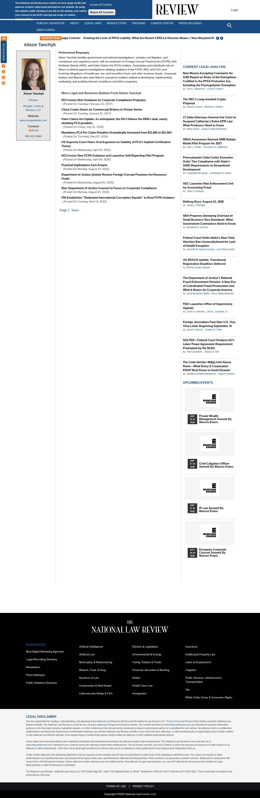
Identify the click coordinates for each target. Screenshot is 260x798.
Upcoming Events (198, 382)
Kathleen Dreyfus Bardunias (201, 373)
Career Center (162, 23)
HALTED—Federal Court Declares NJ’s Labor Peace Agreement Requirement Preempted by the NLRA (208, 344)
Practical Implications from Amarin (84, 165)
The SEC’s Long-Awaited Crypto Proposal (204, 101)
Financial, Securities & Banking (150, 669)
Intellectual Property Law (200, 654)
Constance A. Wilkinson (215, 147)
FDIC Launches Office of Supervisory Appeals (207, 305)
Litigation (190, 669)
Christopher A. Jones (220, 173)
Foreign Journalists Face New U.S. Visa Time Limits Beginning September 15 (209, 324)
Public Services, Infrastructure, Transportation (203, 679)
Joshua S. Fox (211, 351)
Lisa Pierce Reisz (226, 249)
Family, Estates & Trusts (146, 662)
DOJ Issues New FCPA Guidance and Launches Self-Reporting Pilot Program (112, 155)
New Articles (3, 52)
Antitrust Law (87, 654)
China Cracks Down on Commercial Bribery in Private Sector (101, 109)
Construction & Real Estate (95, 685)
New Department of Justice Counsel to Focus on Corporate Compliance (109, 188)
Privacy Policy (192, 721)
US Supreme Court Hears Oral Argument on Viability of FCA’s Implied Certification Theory (116, 144)
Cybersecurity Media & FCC (96, 693)
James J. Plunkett (196, 205)
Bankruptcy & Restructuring (95, 662)
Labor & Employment (198, 662)
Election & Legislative (145, 646)
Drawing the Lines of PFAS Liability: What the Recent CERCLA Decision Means (120, 38)
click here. (45, 775)
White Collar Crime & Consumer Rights (208, 697)
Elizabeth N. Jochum (197, 227)
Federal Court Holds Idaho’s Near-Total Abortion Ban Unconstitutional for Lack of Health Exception (209, 241)
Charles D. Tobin (213, 329)
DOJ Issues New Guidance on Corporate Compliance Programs (103, 100)
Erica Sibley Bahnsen (223, 293)
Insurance (191, 646)
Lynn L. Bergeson (196, 89)
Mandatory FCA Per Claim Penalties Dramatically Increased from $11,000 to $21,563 (116, 132)
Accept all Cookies (101, 4)
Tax (187, 689)
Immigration (139, 693)
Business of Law (89, 677)
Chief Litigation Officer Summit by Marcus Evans (216, 465)
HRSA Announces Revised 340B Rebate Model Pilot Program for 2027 (209, 141)
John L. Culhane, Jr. (217, 311)
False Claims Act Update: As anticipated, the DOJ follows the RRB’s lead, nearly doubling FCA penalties (114, 121)
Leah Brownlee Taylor (198, 293)
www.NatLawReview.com (178, 724)
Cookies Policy (24, 18)
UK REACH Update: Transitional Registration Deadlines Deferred (204, 261)
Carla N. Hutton (215, 89)
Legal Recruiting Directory (41, 659)
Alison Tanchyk (33, 93)
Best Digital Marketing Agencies (45, 651)
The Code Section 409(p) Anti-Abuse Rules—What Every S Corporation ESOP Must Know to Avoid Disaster (207, 366)
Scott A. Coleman (196, 311)
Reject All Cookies (102, 12)
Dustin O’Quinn (195, 329)
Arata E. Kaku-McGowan (214, 129)
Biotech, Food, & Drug (92, 669)
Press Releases (35, 674)
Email (35, 130)
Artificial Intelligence (91, 646)
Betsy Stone (193, 129)
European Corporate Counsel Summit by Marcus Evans (212, 552)
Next (222, 38)
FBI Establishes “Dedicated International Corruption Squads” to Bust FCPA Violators (118, 197)
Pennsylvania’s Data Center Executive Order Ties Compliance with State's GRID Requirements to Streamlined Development (208, 163)
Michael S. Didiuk (214, 107)
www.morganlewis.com (33, 120)
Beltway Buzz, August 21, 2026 (203, 201)
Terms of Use (173, 721)
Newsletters (116, 23)
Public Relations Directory (41, 682)
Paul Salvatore (194, 351)
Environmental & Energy (146, 654)
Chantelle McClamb (197, 173)
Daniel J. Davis (195, 107)
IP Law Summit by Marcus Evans (211, 510)
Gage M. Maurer (226, 373)
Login (234, 10)
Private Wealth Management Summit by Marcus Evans (215, 419)
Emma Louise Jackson (198, 267)
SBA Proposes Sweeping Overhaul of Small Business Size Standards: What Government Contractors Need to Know (209, 219)
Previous (218, 38)
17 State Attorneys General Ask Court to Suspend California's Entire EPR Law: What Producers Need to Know (209, 121)
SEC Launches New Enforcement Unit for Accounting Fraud (208, 185)
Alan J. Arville (194, 147)
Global (136, 677)
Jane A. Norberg (195, 191)
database (102, 724)
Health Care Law (142, 685)
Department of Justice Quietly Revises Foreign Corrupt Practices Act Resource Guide (113, 176)
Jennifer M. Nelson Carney (201, 249)
